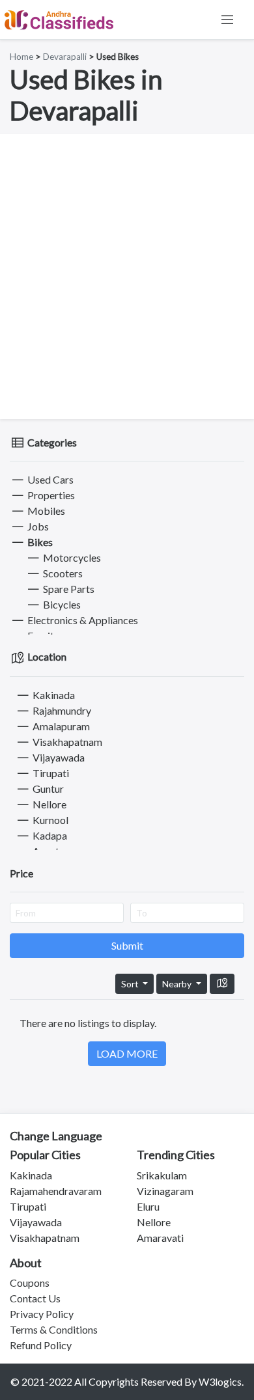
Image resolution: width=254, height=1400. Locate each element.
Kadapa (49, 835)
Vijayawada (58, 757)
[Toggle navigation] (227, 19)
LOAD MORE (127, 1053)
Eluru (148, 1206)
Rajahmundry (61, 710)
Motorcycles (71, 557)
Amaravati (160, 1237)
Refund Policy (41, 1345)
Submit (127, 945)
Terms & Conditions (54, 1329)
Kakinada (53, 695)
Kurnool (49, 820)
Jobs (37, 526)
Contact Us (35, 1298)
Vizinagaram (165, 1191)
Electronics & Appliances (81, 620)
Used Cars (49, 479)
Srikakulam (162, 1175)
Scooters (62, 573)
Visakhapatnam (66, 741)
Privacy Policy (42, 1314)
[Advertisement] (127, 277)
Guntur (47, 788)
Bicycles (61, 604)
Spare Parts (67, 589)
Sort (131, 983)
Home (21, 56)
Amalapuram (60, 726)
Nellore (48, 804)
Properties (50, 495)
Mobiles (45, 510)
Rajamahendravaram (56, 1191)
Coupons (29, 1282)
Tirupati (50, 773)
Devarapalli (65, 56)
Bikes (39, 542)
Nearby (177, 983)
